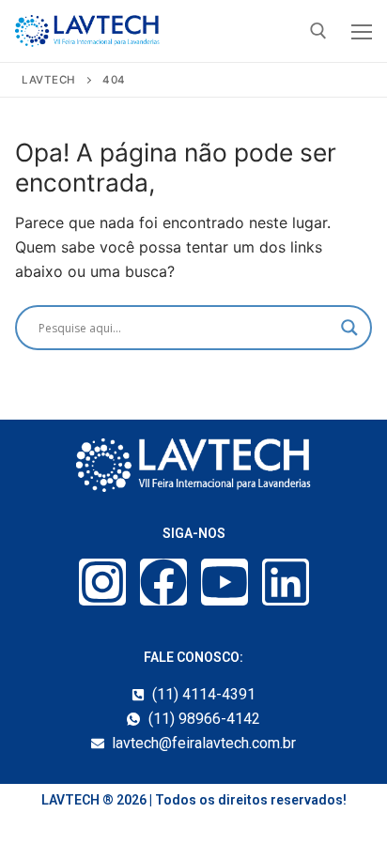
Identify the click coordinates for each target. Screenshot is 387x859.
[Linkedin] (285, 582)
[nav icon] (361, 31)
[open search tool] (318, 31)
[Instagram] (102, 582)
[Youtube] (224, 582)
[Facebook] (163, 582)
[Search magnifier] (349, 327)
